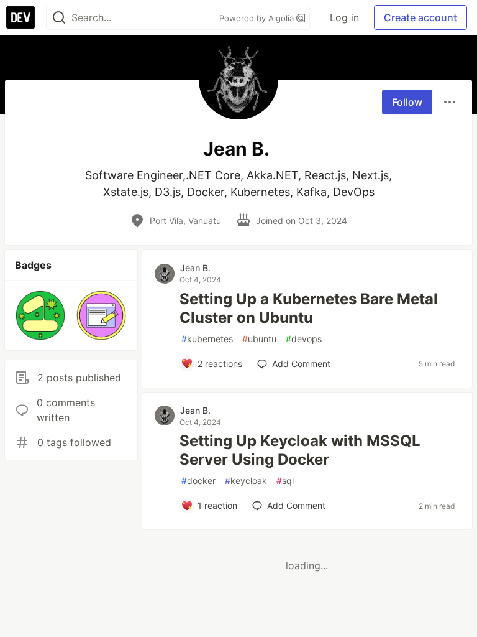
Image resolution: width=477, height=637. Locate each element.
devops (304, 338)
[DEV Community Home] (20, 17)
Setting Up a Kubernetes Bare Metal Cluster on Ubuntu (308, 308)
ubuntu (259, 338)
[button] (40, 315)
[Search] (59, 17)
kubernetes (207, 338)
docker (198, 480)
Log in (344, 17)
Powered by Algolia (257, 18)
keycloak (246, 480)
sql (285, 480)
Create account (420, 17)
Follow (407, 102)
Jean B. (195, 268)
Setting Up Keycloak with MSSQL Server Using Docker (299, 450)
